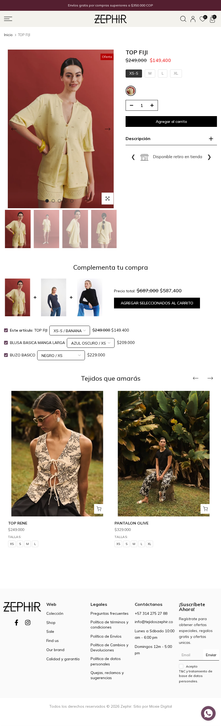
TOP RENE (17, 523)
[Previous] (14, 129)
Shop (51, 622)
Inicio (8, 35)
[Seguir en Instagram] (28, 624)
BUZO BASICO (22, 355)
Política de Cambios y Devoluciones (109, 647)
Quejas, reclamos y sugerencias (107, 675)
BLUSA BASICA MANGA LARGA (37, 342)
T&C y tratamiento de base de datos (195, 673)
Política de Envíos (106, 636)
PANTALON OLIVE (132, 523)
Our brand (55, 649)
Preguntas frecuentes (110, 613)
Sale (50, 631)
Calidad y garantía (63, 658)
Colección (54, 613)
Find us (52, 640)
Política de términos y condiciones (109, 625)
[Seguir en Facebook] (16, 624)
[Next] (107, 129)
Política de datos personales (106, 661)
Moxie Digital (160, 706)
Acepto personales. (195, 673)
